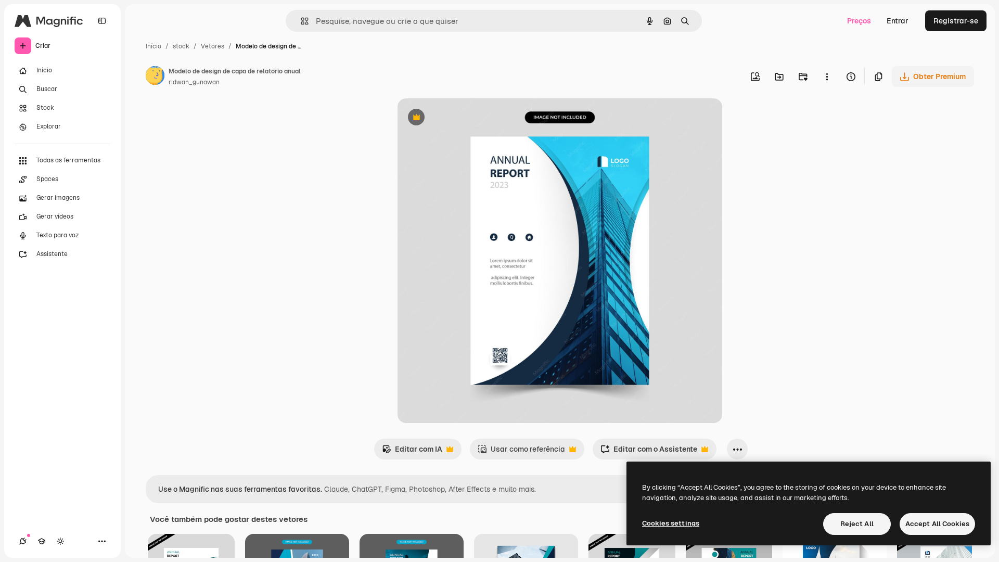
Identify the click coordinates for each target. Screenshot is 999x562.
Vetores (212, 46)
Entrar (897, 20)
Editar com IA (412, 451)
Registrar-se (955, 20)
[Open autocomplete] (300, 21)
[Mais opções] (826, 76)
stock (181, 46)
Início (153, 46)
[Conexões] (23, 541)
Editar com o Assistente (648, 451)
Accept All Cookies (937, 523)
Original (464, 118)
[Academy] (41, 541)
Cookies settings (670, 523)
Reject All (857, 523)
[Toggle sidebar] (102, 20)
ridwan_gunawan (194, 82)
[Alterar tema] (60, 541)
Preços (859, 20)
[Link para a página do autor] (155, 77)
